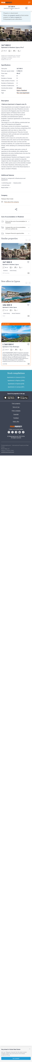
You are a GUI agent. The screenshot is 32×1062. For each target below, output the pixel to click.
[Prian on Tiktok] (23, 432)
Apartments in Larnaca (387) (16, 387)
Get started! (16, 1058)
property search (14, 15)
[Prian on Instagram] (9, 432)
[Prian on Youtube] (19, 432)
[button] (15, 222)
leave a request (15, 17)
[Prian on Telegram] (16, 432)
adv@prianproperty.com (7, 452)
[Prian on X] (12, 432)
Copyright (16, 414)
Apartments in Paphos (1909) (16, 380)
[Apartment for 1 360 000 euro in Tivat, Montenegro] (16, 345)
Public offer (16, 421)
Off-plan (19, 88)
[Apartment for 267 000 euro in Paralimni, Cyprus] (16, 259)
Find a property (16, 403)
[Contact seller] (28, 273)
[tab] (16, 222)
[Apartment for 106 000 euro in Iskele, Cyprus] (16, 302)
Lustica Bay (4, 363)
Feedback (16, 418)
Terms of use (16, 407)
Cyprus (19, 90)
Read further (5, 187)
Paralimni (24, 90)
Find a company (16, 410)
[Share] (26, 8)
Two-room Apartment (23, 93)
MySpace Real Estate (7, 199)
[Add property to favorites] (28, 262)
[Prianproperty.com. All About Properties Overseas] (6, 2)
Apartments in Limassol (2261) (16, 377)
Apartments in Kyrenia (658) (16, 384)
